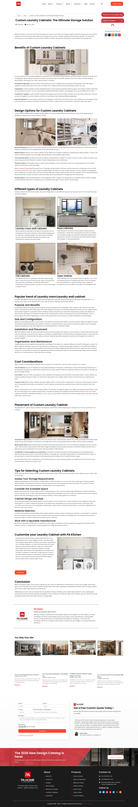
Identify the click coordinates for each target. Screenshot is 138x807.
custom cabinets (47, 393)
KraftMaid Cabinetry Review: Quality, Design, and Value (81, 674)
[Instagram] (117, 792)
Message (21, 716)
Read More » (17, 685)
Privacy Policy (87, 803)
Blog (85, 3)
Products (59, 3)
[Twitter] (103, 792)
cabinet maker (88, 391)
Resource (77, 3)
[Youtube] (107, 792)
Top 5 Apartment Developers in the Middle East (55, 674)
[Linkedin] (113, 792)
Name (20, 703)
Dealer (68, 3)
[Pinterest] (110, 792)
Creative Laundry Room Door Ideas (25, 170)
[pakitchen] (27, 777)
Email (44, 703)
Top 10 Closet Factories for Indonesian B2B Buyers (110, 675)
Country (20, 709)
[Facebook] (100, 792)
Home (44, 3)
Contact (92, 3)
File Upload (21, 724)
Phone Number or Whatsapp (42, 709)
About (50, 3)
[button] (102, 4)
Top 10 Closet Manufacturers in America (27, 674)
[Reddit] (120, 792)
